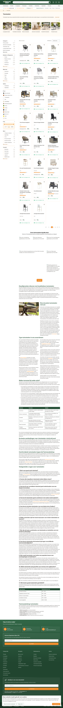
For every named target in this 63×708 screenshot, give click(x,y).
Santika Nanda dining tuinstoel (52, 54)
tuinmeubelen (54, 333)
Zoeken (32, 643)
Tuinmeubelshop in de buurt (23, 665)
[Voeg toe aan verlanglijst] (30, 45)
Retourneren (36, 659)
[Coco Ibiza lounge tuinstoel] (53, 94)
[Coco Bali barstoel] (39, 185)
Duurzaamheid (51, 659)
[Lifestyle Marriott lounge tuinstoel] (25, 94)
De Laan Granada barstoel (25, 168)
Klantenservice (57, 8)
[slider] (4, 124)
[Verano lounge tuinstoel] (39, 117)
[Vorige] (57, 20)
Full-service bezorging (38, 665)
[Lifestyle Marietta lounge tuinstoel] (53, 185)
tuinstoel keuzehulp (28, 461)
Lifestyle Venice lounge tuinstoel (53, 123)
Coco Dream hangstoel (25, 122)
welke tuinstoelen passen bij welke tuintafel (41, 501)
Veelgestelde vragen (22, 663)
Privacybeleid (22, 691)
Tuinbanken (37, 5)
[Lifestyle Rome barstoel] (25, 208)
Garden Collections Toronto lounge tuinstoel (53, 146)
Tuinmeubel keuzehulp (38, 663)
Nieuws (53, 8)
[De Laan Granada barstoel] (25, 162)
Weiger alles (20, 704)
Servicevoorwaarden (8, 692)
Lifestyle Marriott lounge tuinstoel (25, 100)
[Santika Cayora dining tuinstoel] (39, 48)
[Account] (53, 2)
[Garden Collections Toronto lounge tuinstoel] (53, 139)
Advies (50, 8)
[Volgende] (59, 20)
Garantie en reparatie (37, 661)
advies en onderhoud (55, 494)
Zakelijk (19, 661)
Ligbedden (43, 5)
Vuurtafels (5, 665)
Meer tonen (5, 66)
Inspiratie (20, 656)
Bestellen (35, 656)
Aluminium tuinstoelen (9, 44)
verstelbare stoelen (30, 371)
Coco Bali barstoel (38, 191)
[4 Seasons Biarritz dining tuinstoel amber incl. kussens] (53, 71)
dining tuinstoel (23, 357)
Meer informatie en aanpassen (9, 704)
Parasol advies (51, 656)
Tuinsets (11, 5)
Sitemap (19, 667)
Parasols (49, 5)
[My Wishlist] (56, 2)
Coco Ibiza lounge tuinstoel (52, 100)
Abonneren (32, 688)
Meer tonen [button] (5, 52)
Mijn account (20, 654)
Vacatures (20, 659)
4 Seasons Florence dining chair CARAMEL (38, 77)
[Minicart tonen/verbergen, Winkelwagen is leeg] (59, 2)
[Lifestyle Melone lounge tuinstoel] (39, 94)
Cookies (22, 706)
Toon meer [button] (39, 280)
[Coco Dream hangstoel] (25, 117)
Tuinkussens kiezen (52, 658)
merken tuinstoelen (26, 474)
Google (14, 692)
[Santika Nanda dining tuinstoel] (53, 48)
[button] (26, 243)
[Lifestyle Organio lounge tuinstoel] (53, 162)
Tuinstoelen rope (9, 46)
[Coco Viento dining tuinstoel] (25, 71)
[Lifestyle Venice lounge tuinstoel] (53, 117)
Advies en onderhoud (53, 654)
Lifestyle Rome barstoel (25, 213)
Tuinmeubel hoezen (6, 673)
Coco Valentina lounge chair (24, 146)
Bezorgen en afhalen (37, 658)
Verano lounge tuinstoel (39, 122)
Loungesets (18, 5)
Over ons (20, 658)
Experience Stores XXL (40, 8)
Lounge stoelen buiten (9, 48)
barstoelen (50, 358)
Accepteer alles (56, 704)
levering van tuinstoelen (49, 459)
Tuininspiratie (47, 8)
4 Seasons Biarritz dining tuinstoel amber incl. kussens (53, 77)
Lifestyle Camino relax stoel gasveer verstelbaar (25, 191)
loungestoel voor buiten (46, 343)
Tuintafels (30, 5)
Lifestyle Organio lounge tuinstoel (53, 169)
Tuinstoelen (24, 5)
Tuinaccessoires (6, 671)
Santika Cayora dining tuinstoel (38, 54)
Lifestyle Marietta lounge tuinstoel (53, 191)
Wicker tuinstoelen (9, 50)
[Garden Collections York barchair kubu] (39, 139)
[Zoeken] (49, 2)
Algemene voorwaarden (7, 706)
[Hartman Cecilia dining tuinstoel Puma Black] (25, 48)
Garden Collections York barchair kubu (39, 146)
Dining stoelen (9, 42)
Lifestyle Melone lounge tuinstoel (39, 100)
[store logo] (7, 2)
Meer (59, 5)
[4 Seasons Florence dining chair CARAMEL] (39, 71)
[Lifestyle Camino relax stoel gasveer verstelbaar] (25, 185)
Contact (35, 654)
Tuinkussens (5, 669)
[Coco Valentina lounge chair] (25, 139)
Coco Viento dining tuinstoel (24, 77)
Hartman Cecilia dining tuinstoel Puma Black (24, 54)
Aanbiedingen (5, 5)
